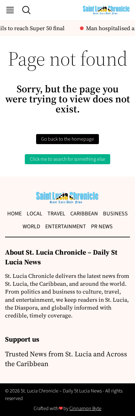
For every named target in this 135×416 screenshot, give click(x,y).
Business (115, 214)
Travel (56, 214)
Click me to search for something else (67, 159)
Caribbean (84, 214)
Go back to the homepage (67, 139)
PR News (102, 226)
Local (34, 214)
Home (14, 214)
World (31, 226)
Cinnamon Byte (85, 408)
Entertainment (65, 226)
